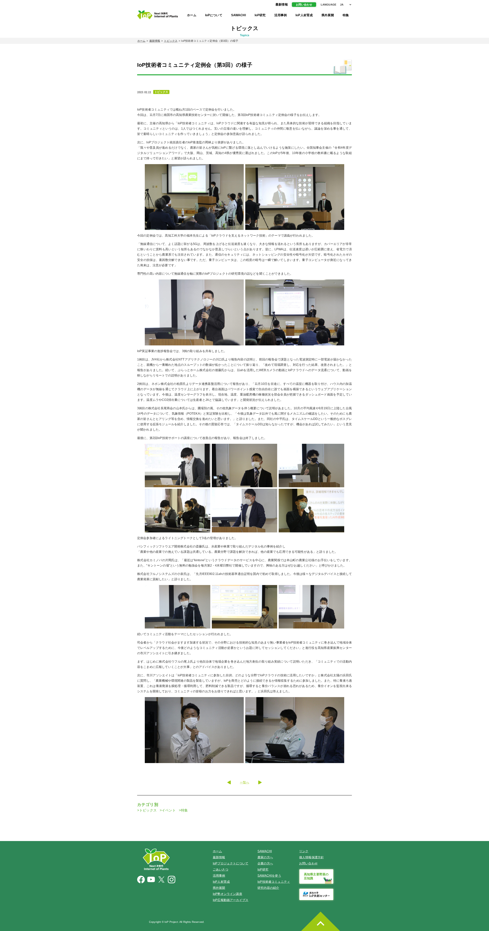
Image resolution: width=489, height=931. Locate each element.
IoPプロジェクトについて (230, 863)
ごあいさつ (220, 869)
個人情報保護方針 (311, 857)
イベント (169, 810)
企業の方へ (265, 863)
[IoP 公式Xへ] (161, 879)
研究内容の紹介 (268, 887)
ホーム (191, 15)
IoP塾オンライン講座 (227, 894)
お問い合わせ (304, 4)
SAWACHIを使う (269, 875)
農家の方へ (265, 857)
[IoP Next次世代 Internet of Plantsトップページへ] (157, 14)
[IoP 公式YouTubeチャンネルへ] (151, 879)
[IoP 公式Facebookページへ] (141, 879)
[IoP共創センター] (316, 894)
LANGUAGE (328, 4)
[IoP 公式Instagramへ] (171, 879)
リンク (303, 851)
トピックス (170, 40)
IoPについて (213, 15)
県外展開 (327, 15)
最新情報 (154, 40)
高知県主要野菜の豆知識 (316, 876)
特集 (346, 15)
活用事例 (280, 15)
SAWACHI (238, 15)
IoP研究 (260, 15)
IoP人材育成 (304, 15)
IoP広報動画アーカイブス (230, 900)
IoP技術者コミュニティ (273, 881)
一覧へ (244, 782)
